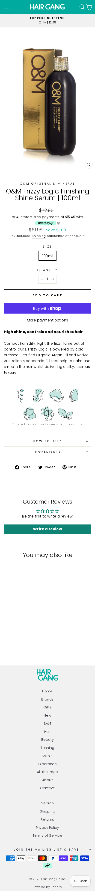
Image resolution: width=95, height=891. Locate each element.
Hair (47, 731)
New (47, 715)
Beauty (47, 739)
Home (47, 691)
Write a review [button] (47, 529)
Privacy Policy (47, 827)
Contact (47, 788)
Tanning (47, 747)
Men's (47, 755)
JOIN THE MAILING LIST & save (46, 850)
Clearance (47, 764)
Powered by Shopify (47, 887)
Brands (47, 699)
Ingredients (47, 452)
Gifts (47, 707)
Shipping (39, 236)
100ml (47, 255)
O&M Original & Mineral (47, 184)
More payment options (47, 320)
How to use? (47, 441)
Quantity (47, 270)
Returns (47, 819)
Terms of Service (47, 835)
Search (47, 803)
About (47, 780)
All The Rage (47, 772)
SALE (47, 723)
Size (47, 247)
